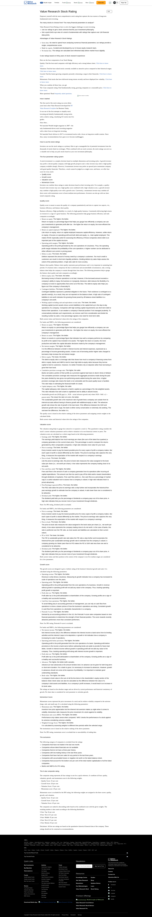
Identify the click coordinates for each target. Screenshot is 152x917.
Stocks (75, 2)
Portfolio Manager (63, 867)
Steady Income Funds (29, 879)
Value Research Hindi (82, 889)
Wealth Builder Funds (29, 877)
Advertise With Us (113, 877)
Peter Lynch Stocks (28, 892)
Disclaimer (73, 915)
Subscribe (101, 2)
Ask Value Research (82, 880)
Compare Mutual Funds (64, 871)
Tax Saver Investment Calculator (64, 880)
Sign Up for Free (99, 866)
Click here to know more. (48, 71)
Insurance (43, 891)
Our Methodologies (82, 886)
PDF (109, 11)
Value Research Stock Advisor (85, 905)
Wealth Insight (47, 2)
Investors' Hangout (45, 879)
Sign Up (123, 2)
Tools (60, 865)
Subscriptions (28, 871)
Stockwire (43, 895)
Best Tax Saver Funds (29, 881)
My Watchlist (28, 868)
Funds (64, 2)
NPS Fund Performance (64, 884)
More (87, 2)
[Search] (110, 2)
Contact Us (111, 874)
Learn (92, 886)
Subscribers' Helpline (46, 867)
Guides (93, 877)
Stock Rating (95, 889)
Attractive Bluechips (29, 890)
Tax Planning (44, 889)
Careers (110, 871)
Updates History (95, 883)
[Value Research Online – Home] (30, 2)
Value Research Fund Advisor (85, 902)
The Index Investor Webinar (48, 883)
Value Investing (45, 881)
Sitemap (80, 915)
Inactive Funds (62, 886)
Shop (92, 880)
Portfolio (57, 2)
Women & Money (45, 873)
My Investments (29, 865)
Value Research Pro (82, 908)
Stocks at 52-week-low (29, 894)
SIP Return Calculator (64, 873)
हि (117, 2)
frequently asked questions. (63, 93)
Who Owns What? (63, 882)
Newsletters (79, 883)
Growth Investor (45, 885)
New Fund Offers (63, 875)
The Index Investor (45, 869)
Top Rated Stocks (28, 888)
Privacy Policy (65, 915)
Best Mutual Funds (63, 869)
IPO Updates (44, 893)
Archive (43, 865)
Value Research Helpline (47, 877)
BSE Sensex (27, 896)
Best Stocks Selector (63, 877)
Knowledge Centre (81, 877)
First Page (43, 897)
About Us (111, 868)
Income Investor (45, 887)
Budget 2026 (44, 875)
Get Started (44, 871)
